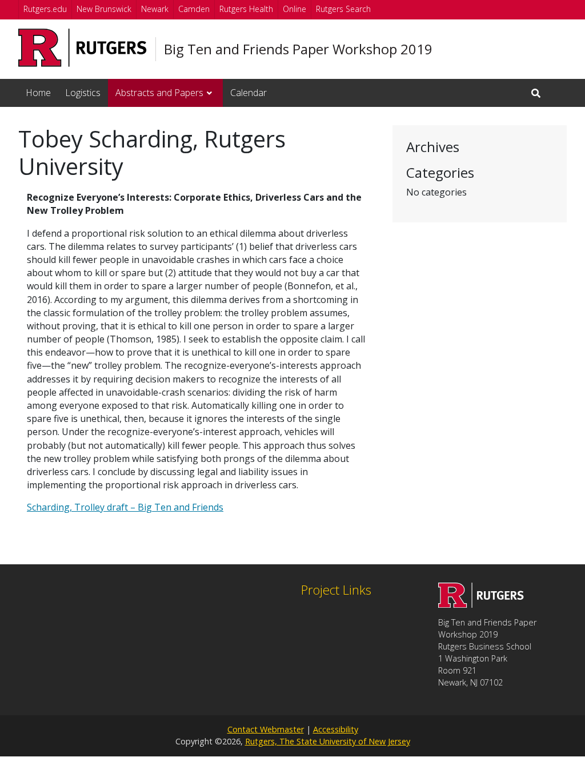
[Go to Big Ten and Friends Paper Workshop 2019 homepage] (481, 604)
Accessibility (335, 729)
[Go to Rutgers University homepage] (82, 47)
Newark (155, 8)
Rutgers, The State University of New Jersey (327, 741)
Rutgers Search (343, 8)
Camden (194, 8)
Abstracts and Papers (159, 92)
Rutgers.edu (45, 8)
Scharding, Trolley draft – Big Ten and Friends (125, 507)
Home (38, 92)
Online (294, 8)
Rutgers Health (246, 8)
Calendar (248, 92)
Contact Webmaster (265, 729)
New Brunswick (104, 8)
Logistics (83, 92)
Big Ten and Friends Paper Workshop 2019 (298, 49)
